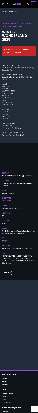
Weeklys (5, 384)
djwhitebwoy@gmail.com (23, 176)
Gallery (4, 381)
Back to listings (10, 12)
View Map (7, 273)
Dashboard (5, 412)
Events (4, 379)
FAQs (4, 397)
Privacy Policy (7, 402)
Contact (4, 399)
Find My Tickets (7, 394)
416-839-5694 (7, 176)
